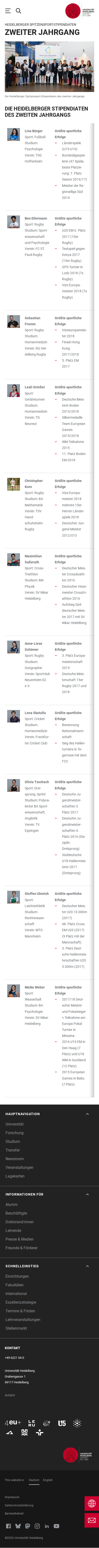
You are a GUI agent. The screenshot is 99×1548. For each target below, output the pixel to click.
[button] (48, 1114)
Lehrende (13, 1230)
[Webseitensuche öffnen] (20, 11)
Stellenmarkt (16, 1328)
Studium (13, 1141)
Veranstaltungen (19, 1167)
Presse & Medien (20, 1239)
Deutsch (34, 1480)
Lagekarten (15, 1176)
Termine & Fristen (20, 1311)
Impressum (12, 1497)
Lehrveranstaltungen (23, 1319)
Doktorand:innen (20, 1222)
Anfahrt (10, 1395)
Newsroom (15, 1159)
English (48, 1480)
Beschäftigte (16, 1213)
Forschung (15, 1133)
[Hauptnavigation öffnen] (10, 11)
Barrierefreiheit (14, 1513)
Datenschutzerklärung (19, 1505)
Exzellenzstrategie (21, 1302)
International (16, 1293)
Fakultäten (15, 1285)
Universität (15, 1124)
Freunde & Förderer (21, 1248)
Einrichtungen (17, 1276)
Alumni (12, 1204)
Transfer (13, 1150)
